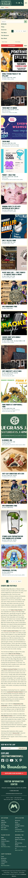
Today (2, 27)
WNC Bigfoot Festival (6, 715)
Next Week (4, 38)
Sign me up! (22, 748)
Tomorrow (3, 30)
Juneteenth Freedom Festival (15, 692)
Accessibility (21, 872)
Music (16, 822)
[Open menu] (26, 3)
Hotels (3, 843)
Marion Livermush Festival (10, 669)
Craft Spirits (4, 862)
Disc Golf (3, 828)
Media (16, 845)
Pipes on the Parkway (14, 653)
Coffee (3, 864)
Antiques (17, 824)
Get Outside (4, 818)
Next (24, 31)
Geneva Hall (16, 733)
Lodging (3, 845)
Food (2, 856)
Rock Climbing (5, 826)
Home (2, 7)
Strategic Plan (18, 837)
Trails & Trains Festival (16, 610)
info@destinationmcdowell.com (14, 793)
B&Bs (2, 837)
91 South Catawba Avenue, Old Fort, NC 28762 (14, 788)
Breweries (3, 858)
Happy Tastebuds (6, 854)
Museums (17, 820)
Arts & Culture (19, 818)
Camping (3, 839)
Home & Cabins (5, 841)
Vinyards (3, 860)
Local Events (18, 829)
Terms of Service (14, 872)
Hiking (3, 820)
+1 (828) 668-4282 (14, 790)
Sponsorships (18, 843)
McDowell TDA (19, 835)
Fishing (3, 824)
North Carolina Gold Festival (10, 631)
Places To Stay (5, 835)
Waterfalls (3, 822)
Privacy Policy (6, 872)
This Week (4, 32)
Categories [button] (11, 45)
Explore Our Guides (13, 773)
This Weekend (5, 35)
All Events (3, 24)
